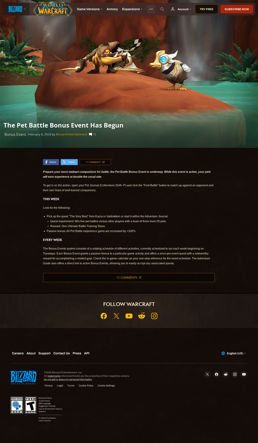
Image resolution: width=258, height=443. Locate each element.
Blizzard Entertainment (71, 134)
